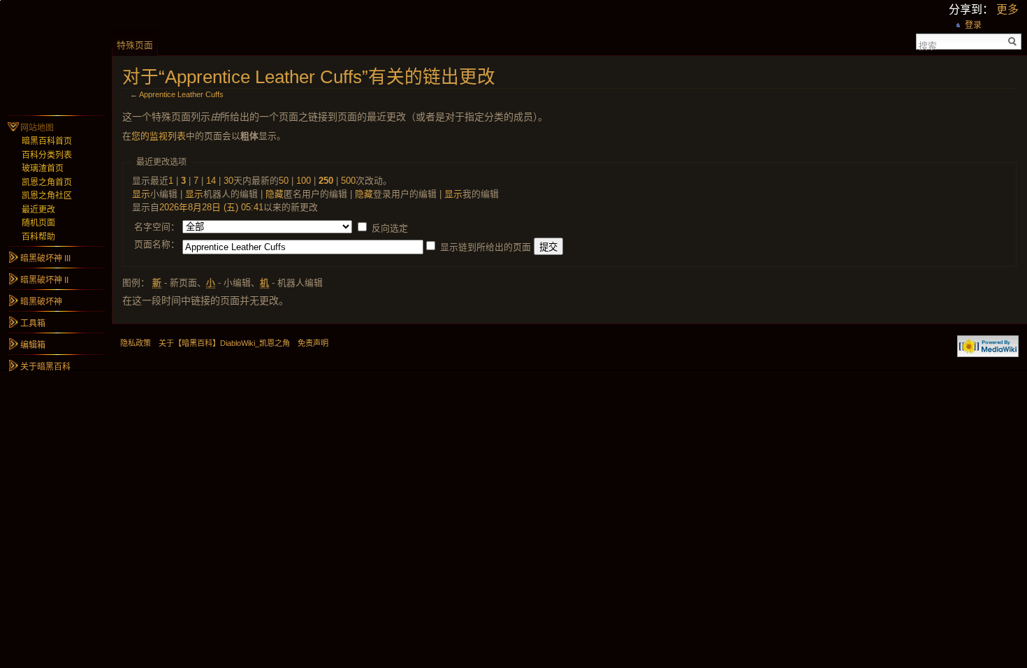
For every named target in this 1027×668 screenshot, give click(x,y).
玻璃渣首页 (43, 168)
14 (211, 180)
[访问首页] (56, 56)
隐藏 (274, 194)
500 (348, 180)
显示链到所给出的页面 (485, 247)
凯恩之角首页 (47, 182)
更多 (1007, 9)
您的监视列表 (158, 136)
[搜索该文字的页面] (1013, 41)
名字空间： (157, 227)
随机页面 (38, 223)
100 (303, 180)
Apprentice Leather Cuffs (181, 94)
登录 (973, 25)
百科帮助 (38, 237)
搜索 (928, 45)
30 (228, 180)
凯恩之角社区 (47, 196)
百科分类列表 (47, 155)
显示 (141, 194)
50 (284, 180)
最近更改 (38, 210)
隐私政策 (135, 343)
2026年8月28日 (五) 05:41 (211, 207)
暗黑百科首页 (47, 141)
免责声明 (313, 343)
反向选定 (390, 228)
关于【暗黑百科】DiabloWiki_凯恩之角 (224, 343)
